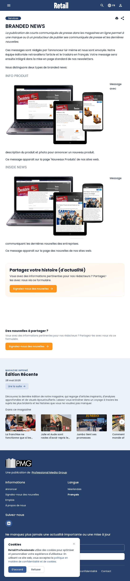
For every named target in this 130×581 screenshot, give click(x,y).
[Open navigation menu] (8, 5)
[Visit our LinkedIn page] (8, 523)
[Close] (74, 543)
